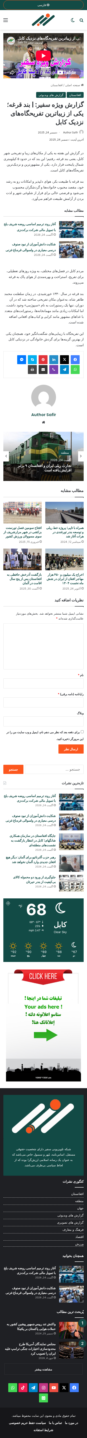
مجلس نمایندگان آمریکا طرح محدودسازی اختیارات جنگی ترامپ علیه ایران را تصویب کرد (30, 1349)
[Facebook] (75, 359)
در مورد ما (71, 1423)
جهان (80, 1208)
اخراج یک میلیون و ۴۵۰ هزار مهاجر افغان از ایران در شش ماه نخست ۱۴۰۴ (65, 578)
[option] (43, 456)
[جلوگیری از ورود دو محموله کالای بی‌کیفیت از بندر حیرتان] (71, 883)
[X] (64, 359)
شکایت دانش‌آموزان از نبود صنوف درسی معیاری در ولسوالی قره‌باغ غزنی (31, 818)
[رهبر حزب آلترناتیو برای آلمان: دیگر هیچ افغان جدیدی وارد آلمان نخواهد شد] (71, 863)
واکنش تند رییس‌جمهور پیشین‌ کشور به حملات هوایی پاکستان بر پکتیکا (31, 1326)
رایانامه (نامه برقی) (71, 694)
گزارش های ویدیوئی (51, 95)
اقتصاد (79, 1237)
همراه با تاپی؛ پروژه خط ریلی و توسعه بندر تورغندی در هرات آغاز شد (65, 532)
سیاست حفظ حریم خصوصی (27, 1423)
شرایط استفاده (43, 1430)
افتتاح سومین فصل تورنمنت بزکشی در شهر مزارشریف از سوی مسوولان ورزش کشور (23, 532)
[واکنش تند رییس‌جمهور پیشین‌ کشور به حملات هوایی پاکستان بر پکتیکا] (71, 1330)
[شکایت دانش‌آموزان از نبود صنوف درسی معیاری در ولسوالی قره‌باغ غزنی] (71, 249)
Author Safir (70, 132)
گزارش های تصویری (70, 1222)
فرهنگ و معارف (73, 1229)
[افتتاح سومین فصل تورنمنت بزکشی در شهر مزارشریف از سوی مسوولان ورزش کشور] (22, 512)
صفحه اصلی (73, 85)
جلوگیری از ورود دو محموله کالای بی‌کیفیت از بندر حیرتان (34, 879)
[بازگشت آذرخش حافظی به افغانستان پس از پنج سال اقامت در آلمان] (22, 559)
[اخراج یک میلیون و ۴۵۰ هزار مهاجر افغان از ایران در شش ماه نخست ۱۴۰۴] (64, 559)
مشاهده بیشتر (43, 1369)
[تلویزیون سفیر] (43, 20)
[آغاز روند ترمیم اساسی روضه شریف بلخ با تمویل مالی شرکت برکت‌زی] (71, 229)
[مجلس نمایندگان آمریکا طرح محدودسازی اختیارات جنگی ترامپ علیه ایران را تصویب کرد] (71, 1350)
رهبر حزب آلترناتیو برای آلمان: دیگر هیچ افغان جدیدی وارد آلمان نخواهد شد (31, 859)
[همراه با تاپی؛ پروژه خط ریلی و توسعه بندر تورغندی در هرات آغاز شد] (64, 512)
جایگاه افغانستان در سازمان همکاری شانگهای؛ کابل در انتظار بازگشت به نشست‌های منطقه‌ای (33, 840)
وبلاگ (80, 713)
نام (81, 675)
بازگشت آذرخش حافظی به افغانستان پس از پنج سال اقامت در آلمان (24, 578)
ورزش (79, 1244)
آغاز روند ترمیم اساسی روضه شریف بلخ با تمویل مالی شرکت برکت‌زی (30, 798)
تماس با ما (55, 1423)
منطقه (79, 1201)
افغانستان (57, 85)
